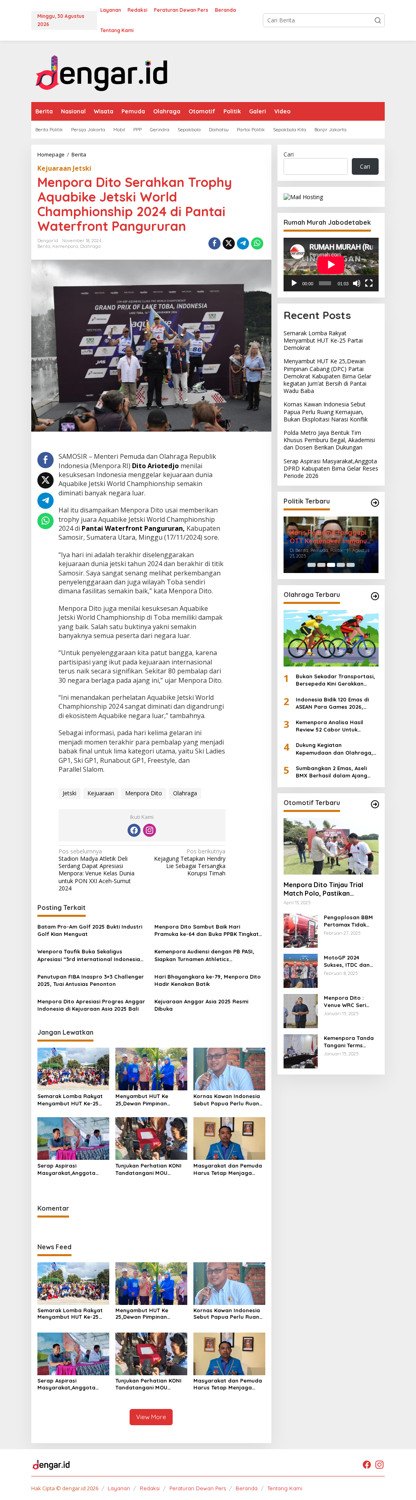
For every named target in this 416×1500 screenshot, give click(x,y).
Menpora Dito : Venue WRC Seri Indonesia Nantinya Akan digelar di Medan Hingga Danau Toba (350, 1001)
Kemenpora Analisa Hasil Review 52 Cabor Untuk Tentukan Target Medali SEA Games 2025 (333, 726)
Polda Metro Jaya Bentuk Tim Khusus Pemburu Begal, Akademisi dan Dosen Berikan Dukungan (329, 440)
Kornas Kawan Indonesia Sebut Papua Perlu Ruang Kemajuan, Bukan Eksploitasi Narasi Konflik (228, 1100)
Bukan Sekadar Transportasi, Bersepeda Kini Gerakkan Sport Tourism (335, 680)
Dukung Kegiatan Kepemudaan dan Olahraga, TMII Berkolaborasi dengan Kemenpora (334, 749)
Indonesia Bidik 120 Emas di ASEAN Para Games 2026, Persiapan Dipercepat (332, 703)
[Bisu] (357, 283)
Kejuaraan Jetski (64, 168)
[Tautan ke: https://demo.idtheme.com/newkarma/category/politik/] (375, 503)
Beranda (247, 1488)
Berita (43, 246)
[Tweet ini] (229, 243)
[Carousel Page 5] (351, 565)
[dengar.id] (102, 70)
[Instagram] (149, 830)
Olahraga (90, 246)
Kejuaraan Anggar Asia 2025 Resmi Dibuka (201, 1005)
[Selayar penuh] (369, 283)
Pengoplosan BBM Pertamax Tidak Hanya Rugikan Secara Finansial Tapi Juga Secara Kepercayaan (348, 921)
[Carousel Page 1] (312, 565)
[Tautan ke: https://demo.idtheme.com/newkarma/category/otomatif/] (375, 804)
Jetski (69, 793)
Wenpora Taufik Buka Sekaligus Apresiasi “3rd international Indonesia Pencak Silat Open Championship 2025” (90, 955)
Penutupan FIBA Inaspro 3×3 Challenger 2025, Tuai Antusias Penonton (90, 980)
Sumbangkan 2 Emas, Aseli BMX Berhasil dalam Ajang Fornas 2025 (331, 772)
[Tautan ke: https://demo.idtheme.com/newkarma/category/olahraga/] (375, 596)
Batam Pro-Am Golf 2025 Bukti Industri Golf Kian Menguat (89, 930)
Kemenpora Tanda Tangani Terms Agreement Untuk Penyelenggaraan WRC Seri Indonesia (350, 1042)
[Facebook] (134, 830)
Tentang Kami (284, 1488)
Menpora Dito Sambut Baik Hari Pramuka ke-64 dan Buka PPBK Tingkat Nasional (206, 930)
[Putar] (294, 283)
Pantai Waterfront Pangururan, (133, 528)
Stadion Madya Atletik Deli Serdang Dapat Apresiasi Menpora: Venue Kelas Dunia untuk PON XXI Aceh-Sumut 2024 (96, 870)
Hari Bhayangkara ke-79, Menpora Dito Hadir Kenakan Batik (207, 980)
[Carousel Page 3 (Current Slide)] (331, 565)
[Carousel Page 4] (341, 565)
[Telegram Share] (243, 243)
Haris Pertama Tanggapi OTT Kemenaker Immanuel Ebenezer (331, 536)
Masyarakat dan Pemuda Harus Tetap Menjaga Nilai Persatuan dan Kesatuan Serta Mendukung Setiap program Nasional (227, 1169)
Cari (289, 154)
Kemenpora (65, 246)
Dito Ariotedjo (154, 465)
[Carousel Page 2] (321, 565)
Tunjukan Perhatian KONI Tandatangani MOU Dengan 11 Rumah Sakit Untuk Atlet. (148, 1169)
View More (151, 1417)
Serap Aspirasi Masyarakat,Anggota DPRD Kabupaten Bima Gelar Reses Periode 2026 (71, 1169)
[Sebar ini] (214, 243)
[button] (378, 20)
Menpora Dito (143, 793)
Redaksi (150, 1488)
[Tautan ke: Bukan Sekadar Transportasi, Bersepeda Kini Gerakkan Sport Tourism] (331, 638)
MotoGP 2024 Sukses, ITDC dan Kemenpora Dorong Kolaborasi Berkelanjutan (350, 961)
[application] (331, 264)
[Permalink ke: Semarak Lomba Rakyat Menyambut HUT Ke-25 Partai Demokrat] (73, 1068)
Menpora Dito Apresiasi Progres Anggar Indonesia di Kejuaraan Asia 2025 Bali (91, 1005)
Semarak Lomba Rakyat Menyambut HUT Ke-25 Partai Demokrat (70, 1100)
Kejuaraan (100, 793)
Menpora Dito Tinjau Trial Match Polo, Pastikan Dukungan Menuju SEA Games (330, 889)
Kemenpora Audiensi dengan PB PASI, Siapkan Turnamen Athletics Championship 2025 (204, 955)
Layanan (119, 1488)
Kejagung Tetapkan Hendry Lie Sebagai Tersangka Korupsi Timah (189, 862)
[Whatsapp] (257, 243)
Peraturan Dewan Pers (197, 1488)
